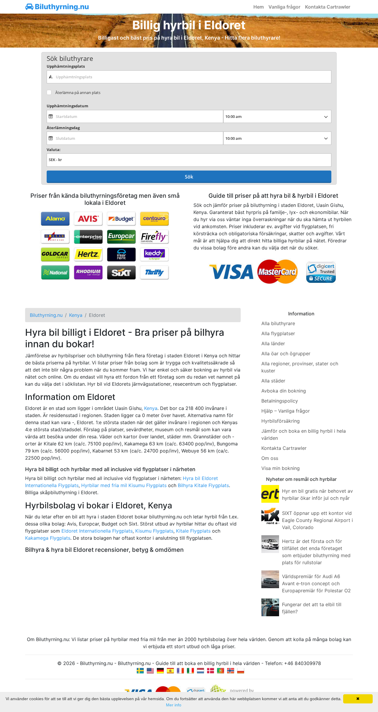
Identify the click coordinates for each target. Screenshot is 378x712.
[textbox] (189, 76)
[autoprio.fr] (180, 670)
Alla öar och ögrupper (285, 353)
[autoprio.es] (170, 670)
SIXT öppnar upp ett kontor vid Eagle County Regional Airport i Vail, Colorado (317, 520)
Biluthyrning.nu (61, 6)
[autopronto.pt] (220, 670)
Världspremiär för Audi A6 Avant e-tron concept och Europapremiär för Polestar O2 (316, 583)
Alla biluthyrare (278, 323)
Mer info (173, 705)
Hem (258, 7)
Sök (189, 176)
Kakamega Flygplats (47, 538)
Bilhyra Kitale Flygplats (203, 485)
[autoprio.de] (160, 670)
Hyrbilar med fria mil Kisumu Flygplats (124, 485)
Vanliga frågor (284, 7)
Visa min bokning (280, 468)
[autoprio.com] (150, 670)
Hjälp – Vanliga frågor (285, 411)
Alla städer (273, 381)
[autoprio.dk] (210, 670)
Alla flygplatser (278, 333)
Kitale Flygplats (193, 531)
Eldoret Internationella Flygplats (97, 531)
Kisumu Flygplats (154, 531)
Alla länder (273, 343)
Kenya (150, 408)
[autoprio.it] (190, 670)
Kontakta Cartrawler (327, 7)
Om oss (269, 458)
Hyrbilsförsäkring (280, 421)
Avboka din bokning (283, 391)
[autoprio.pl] (240, 670)
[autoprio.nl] (200, 670)
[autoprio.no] (230, 670)
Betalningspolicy (279, 401)
